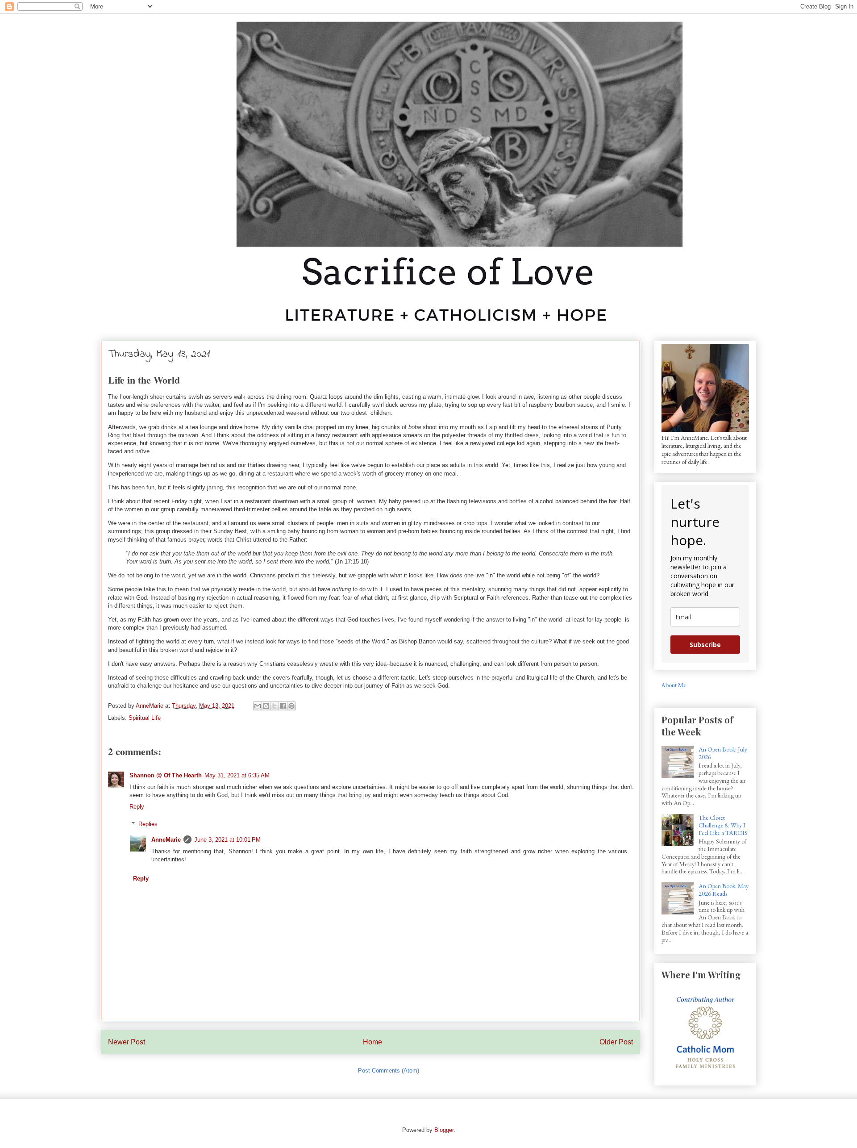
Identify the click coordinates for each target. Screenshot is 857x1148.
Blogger (443, 1130)
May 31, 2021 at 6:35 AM (237, 775)
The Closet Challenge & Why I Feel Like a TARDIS (723, 825)
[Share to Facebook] (283, 705)
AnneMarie (166, 839)
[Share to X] (274, 705)
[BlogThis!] (266, 705)
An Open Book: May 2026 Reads (724, 890)
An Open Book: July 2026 (723, 753)
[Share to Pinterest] (291, 705)
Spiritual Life (145, 717)
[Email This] (257, 705)
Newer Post (126, 1042)
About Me (673, 685)
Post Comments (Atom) (388, 1070)
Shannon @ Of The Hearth (165, 775)
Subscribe (705, 644)
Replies (148, 824)
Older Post (616, 1042)
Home (372, 1042)
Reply (136, 806)
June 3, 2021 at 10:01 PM (227, 839)
